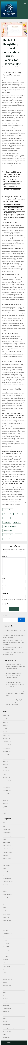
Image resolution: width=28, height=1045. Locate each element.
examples (5, 891)
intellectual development (10, 526)
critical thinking (7, 509)
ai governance (6, 829)
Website (5, 593)
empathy (16, 518)
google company (7, 914)
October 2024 (6, 787)
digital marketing (7, 878)
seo (3, 995)
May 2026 (5, 725)
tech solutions (6, 1024)
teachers (5, 1018)
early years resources (8, 881)
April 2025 (5, 767)
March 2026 (6, 732)
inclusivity (16, 522)
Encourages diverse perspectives (12, 184)
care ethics (5, 862)
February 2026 (6, 735)
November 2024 (7, 784)
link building (6, 946)
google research (7, 920)
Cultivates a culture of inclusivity (12, 189)
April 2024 (5, 806)
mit (3, 969)
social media (6, 1005)
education (5, 884)
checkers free (6, 871)
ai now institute (7, 832)
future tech (5, 901)
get (3, 904)
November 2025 (7, 745)
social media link (7, 1008)
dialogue (19, 514)
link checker (6, 953)
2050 (4, 826)
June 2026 (5, 722)
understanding (7, 539)
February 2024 (6, 813)
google (4, 907)
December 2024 (7, 780)
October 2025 (6, 748)
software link (6, 1011)
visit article (9, 673)
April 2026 (5, 728)
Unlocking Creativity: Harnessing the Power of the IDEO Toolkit (15, 684)
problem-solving (8, 534)
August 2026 (6, 715)
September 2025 (7, 751)
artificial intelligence (8, 836)
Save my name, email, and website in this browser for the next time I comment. (15, 600)
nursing (4, 972)
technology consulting (8, 1028)
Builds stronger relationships (11, 186)
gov (4, 923)
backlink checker (7, 845)
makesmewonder (10, 664)
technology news (7, 1031)
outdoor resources (7, 979)
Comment (6, 556)
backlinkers (5, 855)
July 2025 (5, 758)
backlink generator (7, 852)
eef (3, 888)
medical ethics (6, 966)
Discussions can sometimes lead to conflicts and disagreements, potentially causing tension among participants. (14, 206)
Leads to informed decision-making (12, 188)
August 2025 (6, 754)
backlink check (6, 842)
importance (7, 522)
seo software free (7, 1002)
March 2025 (6, 771)
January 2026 (6, 738)
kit (3, 936)
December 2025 (7, 741)
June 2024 (5, 800)
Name (4, 578)
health (4, 927)
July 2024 (5, 797)
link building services (8, 949)
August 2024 (6, 793)
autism (4, 839)
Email (4, 586)
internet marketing (7, 933)
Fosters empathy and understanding (13, 181)
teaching (5, 1021)
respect (18, 534)
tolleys (4, 1034)
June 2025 (5, 761)
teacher (5, 1015)
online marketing (7, 976)
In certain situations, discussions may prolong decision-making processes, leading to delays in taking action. (14, 211)
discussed (6, 518)
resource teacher (7, 985)
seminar (5, 992)
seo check (5, 998)
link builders (6, 943)
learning (5, 940)
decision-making (8, 514)
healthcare (5, 930)
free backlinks (6, 897)
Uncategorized (6, 1037)
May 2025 (5, 764)
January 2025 (6, 777)
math (4, 962)
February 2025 (6, 774)
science (4, 988)
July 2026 (5, 719)
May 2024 (5, 803)
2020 (4, 823)
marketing (5, 959)
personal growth (8, 530)
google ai (5, 910)
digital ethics (6, 875)
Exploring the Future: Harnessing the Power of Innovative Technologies (14, 702)
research (5, 982)
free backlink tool (7, 894)
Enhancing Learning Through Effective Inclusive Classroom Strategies (15, 666)
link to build (5, 956)
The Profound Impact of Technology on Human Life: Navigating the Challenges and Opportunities (14, 642)
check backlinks (6, 865)
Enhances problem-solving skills (12, 183)
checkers (5, 868)
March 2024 (6, 810)
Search (5, 615)
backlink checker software (9, 849)
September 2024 (7, 790)
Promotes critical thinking (10, 179)
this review (8, 691)
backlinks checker (7, 858)
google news (6, 917)
